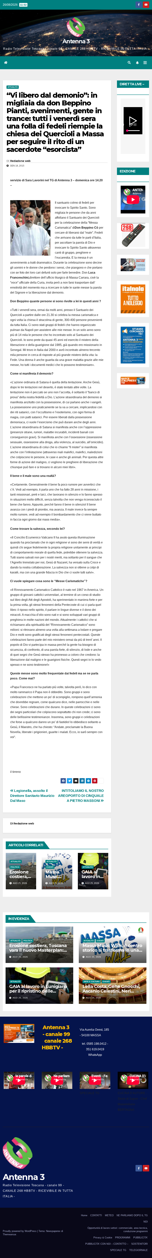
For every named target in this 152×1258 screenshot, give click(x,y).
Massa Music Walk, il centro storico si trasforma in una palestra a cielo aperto (112, 950)
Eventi (50, 867)
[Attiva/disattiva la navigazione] (145, 62)
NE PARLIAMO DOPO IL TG (132, 1215)
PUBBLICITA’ (140, 1237)
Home (84, 1215)
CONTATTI (96, 1215)
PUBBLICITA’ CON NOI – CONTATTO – (106, 1243)
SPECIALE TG (118, 1250)
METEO (109, 1215)
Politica (15, 867)
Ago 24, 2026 (93, 998)
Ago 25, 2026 (20, 957)
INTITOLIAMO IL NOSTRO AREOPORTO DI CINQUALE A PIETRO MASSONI (81, 796)
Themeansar (9, 1234)
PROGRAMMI (122, 1237)
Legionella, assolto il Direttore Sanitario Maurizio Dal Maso (32, 796)
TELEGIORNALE (138, 1250)
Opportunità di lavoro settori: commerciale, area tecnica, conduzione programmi (117, 1230)
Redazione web (20, 161)
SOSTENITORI (139, 1243)
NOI (145, 1221)
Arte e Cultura (92, 982)
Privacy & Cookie (102, 1237)
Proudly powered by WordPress (20, 1231)
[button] (129, 62)
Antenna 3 (76, 41)
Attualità (13, 87)
